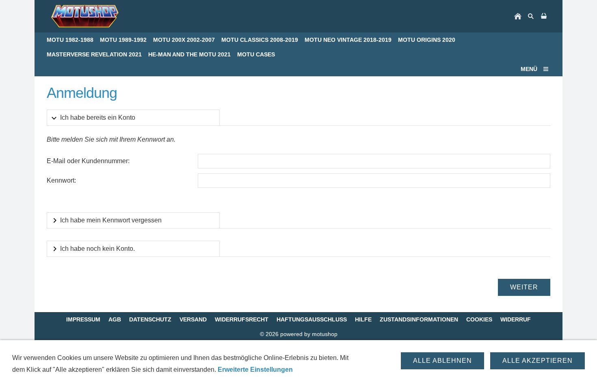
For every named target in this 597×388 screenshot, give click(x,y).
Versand (193, 319)
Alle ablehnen (442, 360)
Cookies (479, 319)
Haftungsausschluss (312, 319)
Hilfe (363, 319)
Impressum (83, 319)
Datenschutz (150, 319)
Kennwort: (61, 180)
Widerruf (515, 319)
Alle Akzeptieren (537, 360)
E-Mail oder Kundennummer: (88, 160)
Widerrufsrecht (241, 319)
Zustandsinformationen (419, 319)
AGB (114, 319)
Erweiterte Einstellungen (255, 369)
